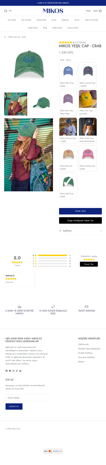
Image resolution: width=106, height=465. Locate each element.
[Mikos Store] (53, 11)
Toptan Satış (33, 27)
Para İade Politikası (86, 357)
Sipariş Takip (72, 27)
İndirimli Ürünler (91, 19)
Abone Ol (14, 406)
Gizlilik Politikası (85, 352)
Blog (45, 27)
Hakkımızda (57, 27)
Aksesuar (65, 19)
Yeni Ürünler (26, 19)
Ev (5, 37)
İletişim (81, 361)
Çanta (53, 19)
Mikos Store (16, 429)
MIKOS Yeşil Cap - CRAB (17, 37)
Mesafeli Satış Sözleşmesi (89, 348)
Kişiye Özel (41, 19)
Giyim (77, 19)
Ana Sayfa (12, 19)
